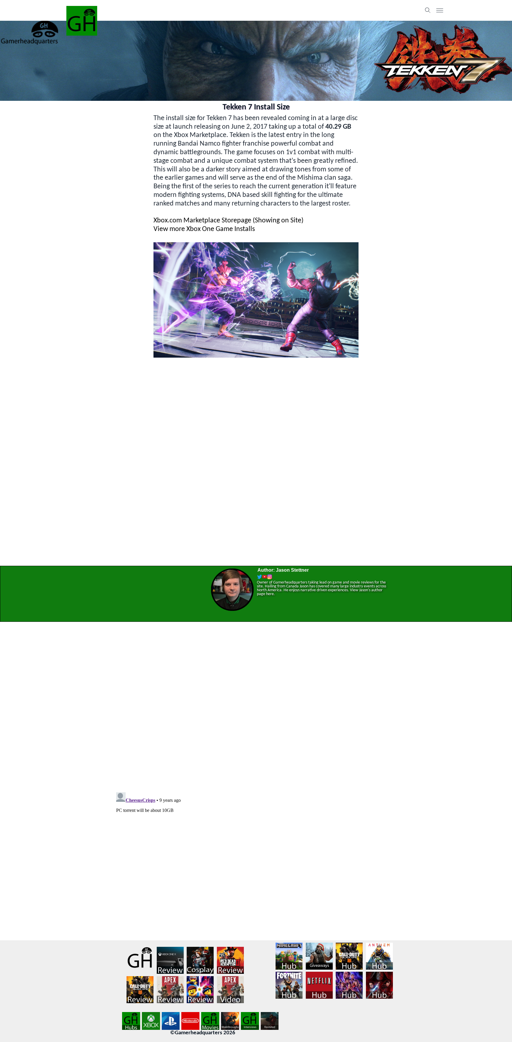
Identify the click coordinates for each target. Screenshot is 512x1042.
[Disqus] (256, 703)
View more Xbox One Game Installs (204, 229)
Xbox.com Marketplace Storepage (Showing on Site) (228, 220)
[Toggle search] (428, 10)
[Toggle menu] (440, 10)
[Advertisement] (255, 399)
